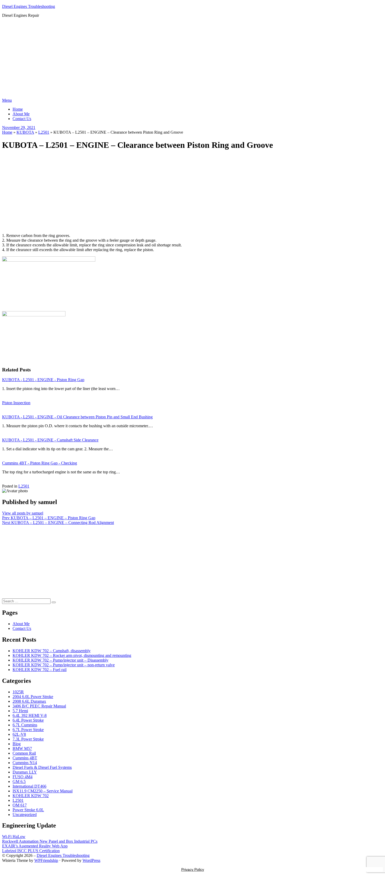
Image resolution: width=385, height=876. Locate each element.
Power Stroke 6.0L (28, 810)
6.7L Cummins (25, 725)
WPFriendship (46, 860)
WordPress (91, 860)
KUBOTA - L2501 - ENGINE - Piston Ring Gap (43, 379)
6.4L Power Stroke (28, 720)
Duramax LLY (25, 772)
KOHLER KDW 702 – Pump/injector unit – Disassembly (60, 660)
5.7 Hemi (20, 711)
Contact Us (22, 118)
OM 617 (20, 805)
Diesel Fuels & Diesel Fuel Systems (42, 767)
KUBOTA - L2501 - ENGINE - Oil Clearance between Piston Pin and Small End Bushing (77, 417)
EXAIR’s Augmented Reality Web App (35, 846)
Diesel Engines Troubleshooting (28, 6)
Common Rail (24, 753)
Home (18, 109)
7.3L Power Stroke (28, 739)
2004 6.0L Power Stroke (33, 696)
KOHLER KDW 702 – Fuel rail (40, 669)
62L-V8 (19, 734)
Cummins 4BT (25, 758)
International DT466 (29, 786)
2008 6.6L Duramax (29, 701)
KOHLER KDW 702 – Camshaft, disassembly (52, 650)
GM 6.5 (19, 781)
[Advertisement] (192, 58)
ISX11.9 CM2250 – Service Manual (43, 791)
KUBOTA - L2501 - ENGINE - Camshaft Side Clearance (50, 440)
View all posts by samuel (22, 513)
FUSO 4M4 (22, 777)
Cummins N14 (25, 762)
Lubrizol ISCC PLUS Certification (31, 850)
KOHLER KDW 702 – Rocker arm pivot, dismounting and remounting (72, 655)
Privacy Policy (192, 869)
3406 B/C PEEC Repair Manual (39, 706)
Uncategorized (25, 814)
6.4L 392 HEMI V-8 (30, 715)
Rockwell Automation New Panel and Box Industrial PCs (49, 841)
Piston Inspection (16, 403)
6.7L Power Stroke (28, 729)
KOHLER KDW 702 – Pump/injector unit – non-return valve (64, 665)
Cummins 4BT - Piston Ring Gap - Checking (39, 463)
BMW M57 (22, 748)
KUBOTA (25, 132)
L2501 (43, 132)
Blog (17, 744)
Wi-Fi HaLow (13, 836)
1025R (18, 692)
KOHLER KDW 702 (31, 795)
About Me (21, 114)
